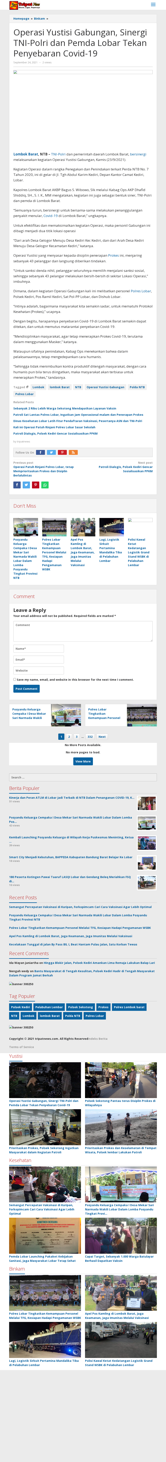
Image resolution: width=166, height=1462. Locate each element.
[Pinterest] (63, 452)
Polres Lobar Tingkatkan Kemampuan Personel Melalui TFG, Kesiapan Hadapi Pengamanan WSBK (80, 928)
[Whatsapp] (45, 485)
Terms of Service (21, 1047)
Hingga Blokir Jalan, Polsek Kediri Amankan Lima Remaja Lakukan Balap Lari (99, 963)
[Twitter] (52, 452)
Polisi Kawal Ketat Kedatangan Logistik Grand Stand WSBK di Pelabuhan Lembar (138, 552)
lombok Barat (60, 387)
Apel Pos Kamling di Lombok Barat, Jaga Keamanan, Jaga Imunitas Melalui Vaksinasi (83, 552)
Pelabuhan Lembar (49, 1007)
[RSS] (74, 452)
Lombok (38, 387)
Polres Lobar (141, 291)
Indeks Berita (97, 1039)
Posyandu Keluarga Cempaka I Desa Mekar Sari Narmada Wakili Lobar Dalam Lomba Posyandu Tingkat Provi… (119, 1209)
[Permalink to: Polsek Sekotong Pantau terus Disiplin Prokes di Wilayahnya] (121, 1080)
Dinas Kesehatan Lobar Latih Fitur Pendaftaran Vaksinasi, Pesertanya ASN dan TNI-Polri (77, 421)
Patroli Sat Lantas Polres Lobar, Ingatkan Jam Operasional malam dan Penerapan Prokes (78, 415)
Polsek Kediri (20, 1007)
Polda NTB (137, 387)
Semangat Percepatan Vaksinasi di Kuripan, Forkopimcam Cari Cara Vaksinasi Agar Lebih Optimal (80, 907)
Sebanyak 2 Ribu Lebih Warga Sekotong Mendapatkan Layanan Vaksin (64, 408)
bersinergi (138, 154)
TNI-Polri (58, 154)
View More (83, 761)
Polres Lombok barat (129, 1007)
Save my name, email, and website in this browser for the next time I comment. (75, 680)
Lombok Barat (25, 154)
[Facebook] (41, 452)
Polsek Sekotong (80, 1007)
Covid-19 (51, 215)
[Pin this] (35, 485)
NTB (78, 387)
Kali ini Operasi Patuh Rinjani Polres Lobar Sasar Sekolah (54, 427)
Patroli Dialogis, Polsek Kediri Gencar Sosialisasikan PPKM (55, 433)
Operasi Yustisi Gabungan (105, 387)
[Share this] (17, 485)
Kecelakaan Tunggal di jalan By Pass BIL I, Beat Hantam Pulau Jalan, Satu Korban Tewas (73, 944)
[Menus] (153, 5)
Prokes (113, 255)
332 (90, 737)
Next (102, 737)
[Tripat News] (24, 5)
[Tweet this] (26, 485)
